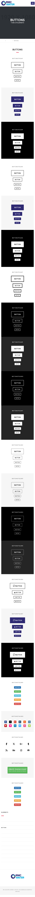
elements (9, 40)
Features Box (5, 831)
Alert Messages (5, 843)
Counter (3, 860)
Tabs (2, 847)
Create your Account (17, 770)
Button (17, 65)
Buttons (3, 827)
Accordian (4, 819)
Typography (4, 851)
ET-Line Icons (5, 835)
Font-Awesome (5, 839)
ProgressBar (5, 823)
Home (2, 40)
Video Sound (4, 855)
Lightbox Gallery (6, 864)
